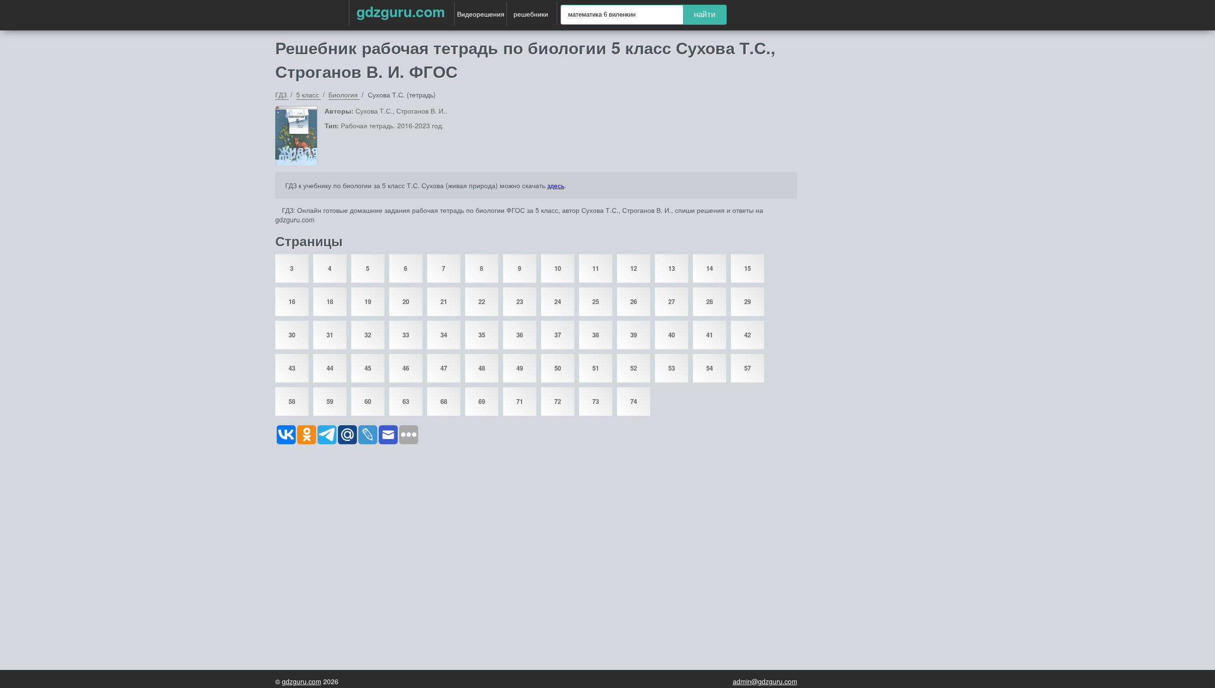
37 (557, 334)
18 (330, 301)
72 (557, 401)
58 (292, 401)
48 (481, 368)
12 (633, 268)
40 (671, 334)
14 (709, 268)
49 (519, 368)
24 (557, 301)
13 (671, 268)
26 (633, 301)
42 (747, 334)
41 (709, 334)
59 (330, 401)
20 (405, 301)
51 (595, 368)
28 (709, 301)
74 (633, 401)
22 (481, 301)
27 (671, 301)
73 (595, 401)
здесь (555, 185)
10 (557, 268)
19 (367, 301)
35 (481, 334)
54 (709, 368)
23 (519, 301)
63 (405, 401)
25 (595, 301)
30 (292, 334)
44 (330, 368)
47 (443, 368)
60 (367, 401)
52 (633, 368)
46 (405, 368)
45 (367, 368)
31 (330, 334)
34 (443, 334)
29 (747, 301)
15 (747, 268)
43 (292, 368)
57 (747, 368)
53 (671, 368)
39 (633, 334)
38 (595, 334)
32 (367, 334)
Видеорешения (481, 14)
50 (557, 368)
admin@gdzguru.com (765, 681)
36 (519, 334)
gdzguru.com (400, 11)
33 (405, 334)
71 (519, 401)
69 (481, 401)
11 (595, 268)
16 (292, 301)
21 (443, 301)
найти (705, 14)
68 (443, 401)
